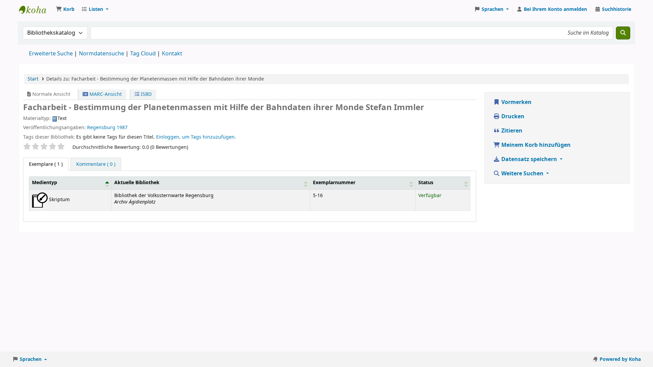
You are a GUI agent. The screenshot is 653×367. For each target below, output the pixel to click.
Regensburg (101, 127)
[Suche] (623, 33)
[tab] (95, 164)
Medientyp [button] (44, 182)
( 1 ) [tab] (46, 164)
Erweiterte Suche (51, 54)
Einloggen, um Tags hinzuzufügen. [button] (196, 137)
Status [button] (425, 182)
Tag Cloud (143, 54)
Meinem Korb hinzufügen (535, 145)
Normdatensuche (101, 54)
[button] (65, 9)
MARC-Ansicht (105, 94)
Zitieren (511, 131)
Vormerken (516, 102)
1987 (122, 127)
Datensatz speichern (529, 159)
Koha (36, 9)
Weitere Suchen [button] (522, 174)
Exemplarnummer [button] (334, 182)
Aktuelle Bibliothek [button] (137, 182)
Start (33, 79)
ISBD (145, 94)
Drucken (512, 116)
